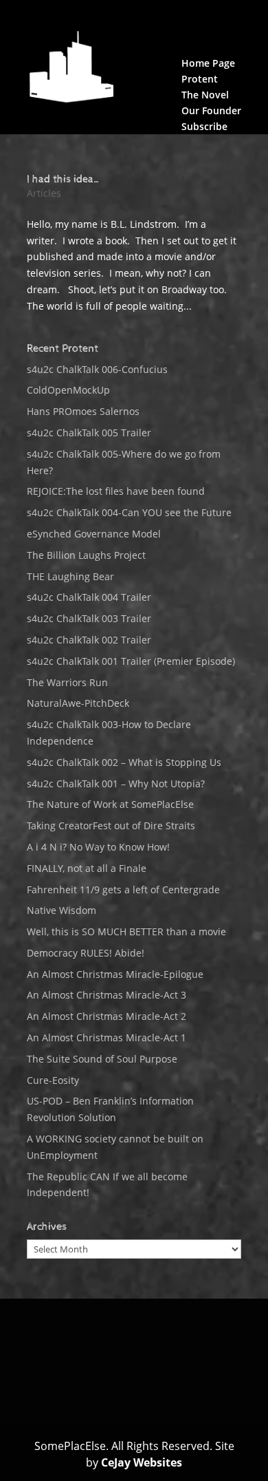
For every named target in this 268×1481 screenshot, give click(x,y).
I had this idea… (64, 179)
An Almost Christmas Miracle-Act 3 (106, 994)
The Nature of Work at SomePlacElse (110, 804)
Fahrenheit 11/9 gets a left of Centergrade (123, 889)
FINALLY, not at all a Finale (86, 868)
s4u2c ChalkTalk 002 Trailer (89, 639)
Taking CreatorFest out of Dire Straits (111, 825)
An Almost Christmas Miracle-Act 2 (106, 1016)
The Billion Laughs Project (86, 555)
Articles (44, 193)
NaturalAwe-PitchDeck (78, 703)
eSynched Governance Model (94, 533)
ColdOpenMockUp (68, 389)
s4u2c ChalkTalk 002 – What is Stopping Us (124, 762)
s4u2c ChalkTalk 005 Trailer (89, 432)
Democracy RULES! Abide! (85, 952)
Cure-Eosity (53, 1080)
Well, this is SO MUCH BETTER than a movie (126, 931)
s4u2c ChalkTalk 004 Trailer (89, 597)
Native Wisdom (61, 910)
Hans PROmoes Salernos (83, 411)
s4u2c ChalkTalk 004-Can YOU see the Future (129, 512)
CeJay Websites (141, 1462)
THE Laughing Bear (70, 576)
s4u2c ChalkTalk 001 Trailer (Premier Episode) (131, 661)
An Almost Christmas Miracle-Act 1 (106, 1037)
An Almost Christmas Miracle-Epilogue (115, 974)
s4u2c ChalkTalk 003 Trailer (89, 618)
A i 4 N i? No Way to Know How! (98, 846)
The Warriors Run (67, 682)
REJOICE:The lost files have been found (116, 491)
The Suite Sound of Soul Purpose (102, 1058)
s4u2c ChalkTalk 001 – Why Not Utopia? (116, 783)
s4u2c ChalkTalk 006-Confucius (97, 369)
